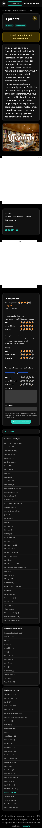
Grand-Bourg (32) (10, 736)
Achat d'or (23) (9, 447)
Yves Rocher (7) (9, 682)
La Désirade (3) (9, 740)
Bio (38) (6, 473)
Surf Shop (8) (8, 605)
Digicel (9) (7, 644)
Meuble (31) (8, 560)
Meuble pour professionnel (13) (15, 568)
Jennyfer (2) (8, 663)
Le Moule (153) (9, 747)
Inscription (36, 3)
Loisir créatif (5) (9, 537)
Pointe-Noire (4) (9, 774)
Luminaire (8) (8, 541)
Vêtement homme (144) (12, 620)
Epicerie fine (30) (10, 496)
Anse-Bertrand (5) (10, 694)
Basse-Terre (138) (10, 706)
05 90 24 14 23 (11, 229)
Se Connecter (9, 431)
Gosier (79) (8, 725)
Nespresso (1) (9, 671)
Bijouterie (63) (9, 469)
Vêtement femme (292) (12, 617)
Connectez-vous (10, 372)
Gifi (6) (6, 652)
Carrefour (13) (9, 637)
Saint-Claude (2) (9, 785)
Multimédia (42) (9, 575)
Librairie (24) (8, 526)
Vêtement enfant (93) (11, 613)
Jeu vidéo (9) (8, 519)
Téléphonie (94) (9, 609)
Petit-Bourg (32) (9, 766)
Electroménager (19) (11, 492)
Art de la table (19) (10, 462)
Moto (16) (7, 571)
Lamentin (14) (9, 743)
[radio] (21, 377)
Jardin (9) (7, 515)
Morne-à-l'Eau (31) (10, 762)
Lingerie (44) (8, 530)
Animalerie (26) (9, 454)
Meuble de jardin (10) (11, 564)
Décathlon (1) (9, 648)
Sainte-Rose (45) (9, 796)
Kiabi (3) (7, 667)
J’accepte (26, 826)
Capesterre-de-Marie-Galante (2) (15, 717)
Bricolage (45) (9, 477)
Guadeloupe (6, 10)
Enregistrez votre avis (21, 422)
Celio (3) (7, 640)
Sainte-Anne (20, 25)
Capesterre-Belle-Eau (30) (13, 713)
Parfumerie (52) (9, 594)
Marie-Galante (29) (10, 759)
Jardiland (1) (8, 659)
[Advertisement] (21, 179)
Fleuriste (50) (8, 500)
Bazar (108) (8, 466)
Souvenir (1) (8, 601)
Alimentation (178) (10, 451)
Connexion (28, 3)
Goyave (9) (7, 732)
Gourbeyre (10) (9, 728)
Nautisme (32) (9, 583)
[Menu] (4, 3)
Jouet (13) (7, 522)
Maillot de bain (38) (11, 553)
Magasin (16, 10)
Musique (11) (8, 579)
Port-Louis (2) (9, 781)
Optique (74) (8, 590)
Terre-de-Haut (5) (10, 800)
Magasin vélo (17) (10, 549)
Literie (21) (8, 534)
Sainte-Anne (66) (10, 792)
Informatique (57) (10, 507)
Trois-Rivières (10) (10, 804)
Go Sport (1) (8, 656)
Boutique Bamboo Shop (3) (13, 633)
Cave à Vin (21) (9, 481)
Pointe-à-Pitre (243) (11, 777)
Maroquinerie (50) (10, 556)
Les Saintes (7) (9, 755)
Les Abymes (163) (10, 751)
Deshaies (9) (8, 721)
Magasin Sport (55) (10, 545)
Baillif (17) (7, 702)
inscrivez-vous (23, 372)
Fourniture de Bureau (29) (13, 503)
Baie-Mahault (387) (10, 698)
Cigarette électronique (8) (13, 488)
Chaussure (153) (9, 485)
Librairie (23, 10)
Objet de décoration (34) (12, 586)
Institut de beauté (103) (12, 511)
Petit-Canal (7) (9, 770)
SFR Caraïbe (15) (9, 674)
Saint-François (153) (11, 789)
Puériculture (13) (10, 598)
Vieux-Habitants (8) (11, 808)
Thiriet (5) (7, 678)
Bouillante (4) (8, 710)
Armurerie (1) (8, 458)
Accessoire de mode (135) (13, 443)
